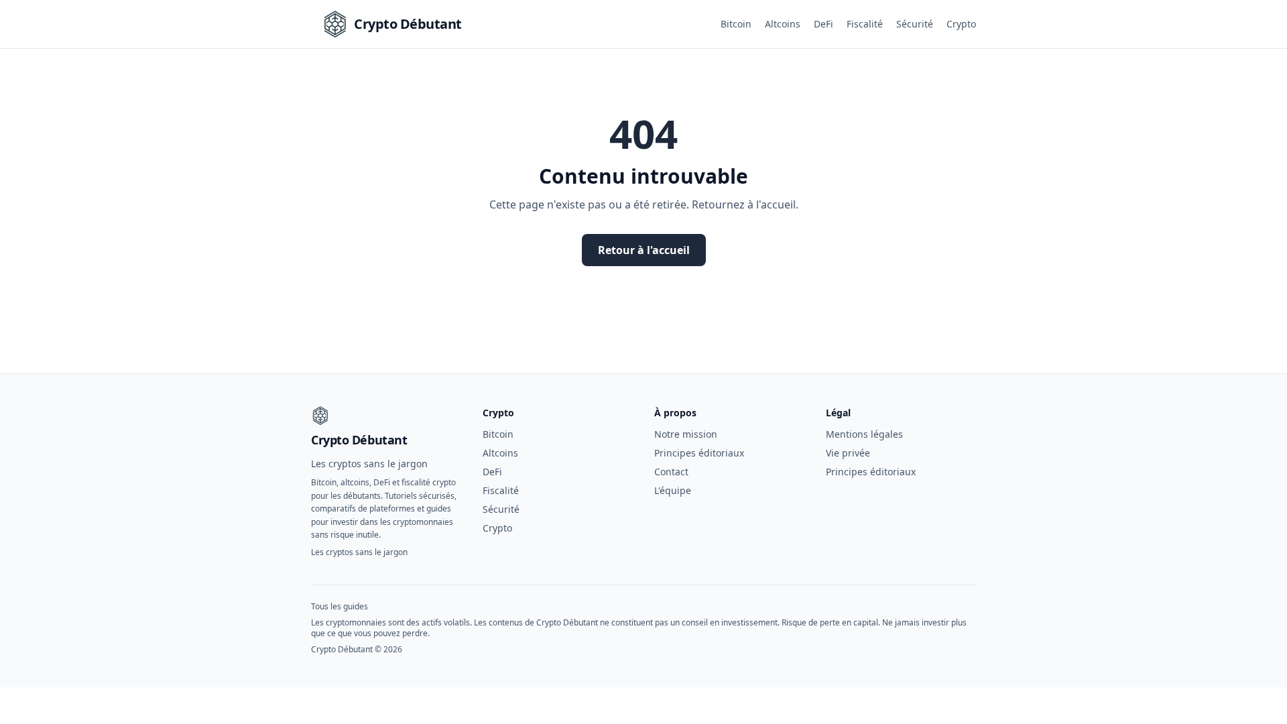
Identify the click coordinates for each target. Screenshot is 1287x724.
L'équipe (672, 490)
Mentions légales (864, 434)
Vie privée (848, 452)
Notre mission (685, 434)
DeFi (823, 23)
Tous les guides (339, 606)
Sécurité (914, 23)
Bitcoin (736, 23)
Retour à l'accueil (644, 250)
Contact (671, 471)
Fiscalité (865, 23)
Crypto (961, 23)
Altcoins (782, 23)
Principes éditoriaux (699, 452)
